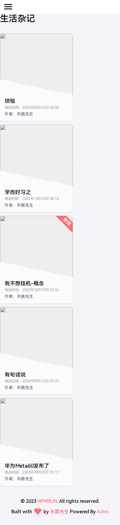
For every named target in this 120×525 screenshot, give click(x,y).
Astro (103, 511)
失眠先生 (59, 511)
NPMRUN (47, 501)
